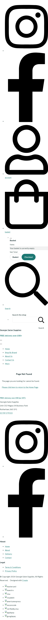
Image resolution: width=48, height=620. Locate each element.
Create (25, 580)
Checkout (28, 257)
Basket (16, 257)
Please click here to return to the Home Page (20, 387)
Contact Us (9, 360)
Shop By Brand (11, 352)
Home (7, 349)
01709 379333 (6, 413)
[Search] (41, 319)
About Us (8, 356)
